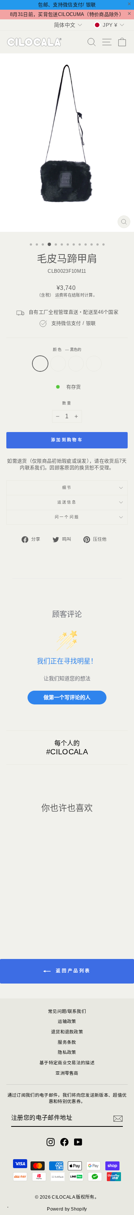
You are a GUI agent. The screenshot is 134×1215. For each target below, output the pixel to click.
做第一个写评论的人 (67, 697)
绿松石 (58, 363)
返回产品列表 (72, 970)
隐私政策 (67, 1052)
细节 (67, 488)
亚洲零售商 (67, 1073)
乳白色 (75, 363)
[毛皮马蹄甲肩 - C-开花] (42, 915)
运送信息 (67, 502)
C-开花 (93, 363)
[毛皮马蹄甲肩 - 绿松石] (25, 915)
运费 (59, 295)
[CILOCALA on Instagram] (51, 1142)
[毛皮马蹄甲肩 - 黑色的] (16, 915)
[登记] (118, 1118)
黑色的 (40, 363)
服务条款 (67, 1042)
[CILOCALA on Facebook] (64, 1142)
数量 (67, 403)
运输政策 (67, 1021)
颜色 (67, 350)
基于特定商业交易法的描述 (67, 1062)
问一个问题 (67, 517)
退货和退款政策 (67, 1032)
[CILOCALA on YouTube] (78, 1142)
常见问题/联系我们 (67, 1011)
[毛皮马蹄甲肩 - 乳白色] (33, 915)
